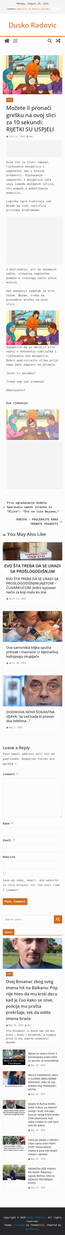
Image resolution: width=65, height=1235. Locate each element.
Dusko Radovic (32, 25)
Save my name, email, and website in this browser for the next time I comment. (31, 885)
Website (9, 857)
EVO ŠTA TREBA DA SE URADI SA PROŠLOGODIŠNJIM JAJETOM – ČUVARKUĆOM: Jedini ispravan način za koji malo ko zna (32, 585)
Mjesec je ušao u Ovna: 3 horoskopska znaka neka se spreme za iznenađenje (43, 1057)
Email (9, 840)
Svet (10, 100)
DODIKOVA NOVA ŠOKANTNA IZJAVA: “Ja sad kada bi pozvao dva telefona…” (30, 716)
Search (58, 919)
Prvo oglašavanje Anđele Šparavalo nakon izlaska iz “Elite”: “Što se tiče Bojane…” (33, 507)
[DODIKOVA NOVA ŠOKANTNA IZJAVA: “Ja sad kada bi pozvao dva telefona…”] (32, 677)
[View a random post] (58, 41)
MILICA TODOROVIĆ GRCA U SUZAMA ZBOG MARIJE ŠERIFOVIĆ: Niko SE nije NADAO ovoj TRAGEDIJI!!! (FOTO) (43, 1082)
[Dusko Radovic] (7, 41)
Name (8, 823)
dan (31, 136)
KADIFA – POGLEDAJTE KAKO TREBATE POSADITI (37, 522)
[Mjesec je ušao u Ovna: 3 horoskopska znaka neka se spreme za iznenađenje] (14, 1059)
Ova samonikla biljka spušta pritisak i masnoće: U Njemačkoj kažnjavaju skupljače (32, 652)
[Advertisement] (34, 148)
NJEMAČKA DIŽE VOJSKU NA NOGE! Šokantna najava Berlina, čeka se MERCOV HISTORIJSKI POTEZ (42, 1176)
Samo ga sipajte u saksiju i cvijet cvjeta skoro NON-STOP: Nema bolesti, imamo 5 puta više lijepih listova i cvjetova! (43, 1147)
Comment (10, 774)
